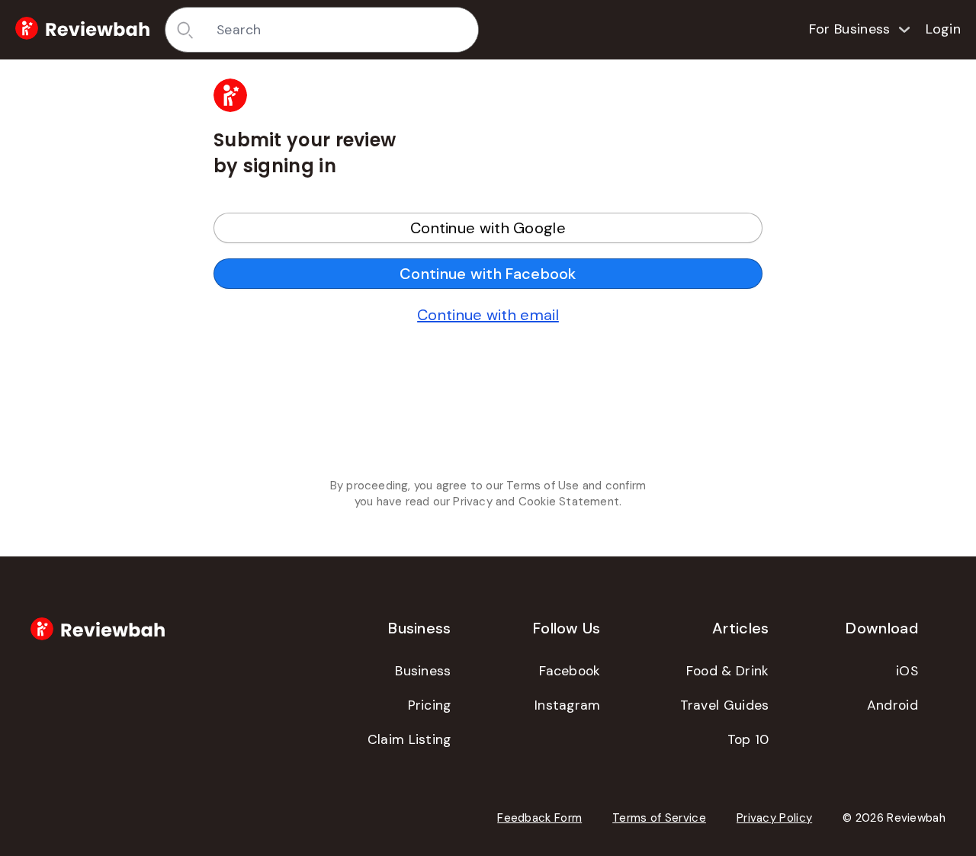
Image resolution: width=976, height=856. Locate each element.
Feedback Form (539, 818)
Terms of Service (659, 818)
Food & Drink (727, 670)
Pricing (429, 705)
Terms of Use (542, 485)
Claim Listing (409, 739)
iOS (907, 670)
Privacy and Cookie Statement (536, 501)
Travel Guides (724, 705)
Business (423, 670)
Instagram (568, 705)
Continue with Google (488, 228)
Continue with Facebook (488, 274)
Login (944, 29)
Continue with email (488, 315)
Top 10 (748, 739)
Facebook (569, 670)
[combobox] (342, 30)
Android (892, 705)
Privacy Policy (774, 818)
